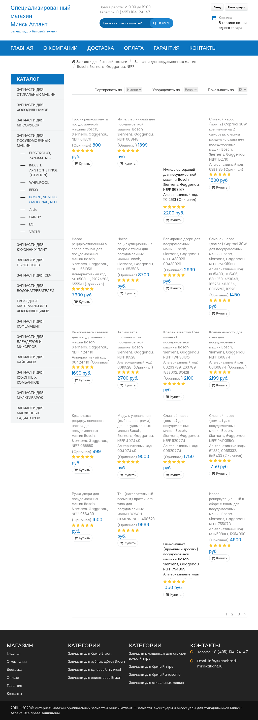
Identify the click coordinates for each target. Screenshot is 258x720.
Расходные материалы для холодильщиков (33, 305)
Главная (22, 48)
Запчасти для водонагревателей (35, 288)
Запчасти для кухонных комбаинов (30, 377)
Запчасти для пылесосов (30, 262)
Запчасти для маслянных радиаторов (30, 413)
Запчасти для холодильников (32, 107)
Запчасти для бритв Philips (151, 666)
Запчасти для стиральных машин (36, 92)
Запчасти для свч (34, 275)
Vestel (35, 231)
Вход (217, 7)
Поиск (163, 23)
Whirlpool (39, 182)
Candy (35, 216)
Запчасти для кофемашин (30, 324)
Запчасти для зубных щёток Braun (96, 661)
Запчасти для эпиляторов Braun (94, 677)
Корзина (233, 22)
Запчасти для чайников (30, 359)
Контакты (203, 48)
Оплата (134, 48)
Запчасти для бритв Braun (90, 653)
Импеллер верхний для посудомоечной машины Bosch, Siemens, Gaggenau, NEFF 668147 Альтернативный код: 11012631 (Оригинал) (181, 184)
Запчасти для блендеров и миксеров (30, 341)
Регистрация (236, 7)
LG (31, 224)
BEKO (33, 189)
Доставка (100, 48)
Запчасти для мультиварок (30, 395)
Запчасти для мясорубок (30, 123)
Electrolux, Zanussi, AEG (40, 155)
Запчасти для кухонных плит (32, 247)
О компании (60, 48)
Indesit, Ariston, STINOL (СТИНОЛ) (43, 170)
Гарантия (166, 48)
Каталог (28, 79)
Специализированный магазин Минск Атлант (41, 16)
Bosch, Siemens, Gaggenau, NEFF (43, 200)
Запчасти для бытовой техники (101, 61)
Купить (84, 163)
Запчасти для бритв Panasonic (155, 674)
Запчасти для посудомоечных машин (165, 61)
